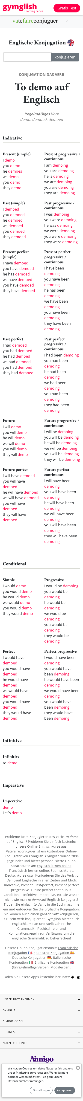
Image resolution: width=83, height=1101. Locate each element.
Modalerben (59, 967)
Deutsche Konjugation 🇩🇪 (31, 957)
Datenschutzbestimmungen (25, 1081)
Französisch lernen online (29, 870)
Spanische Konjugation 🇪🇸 (54, 952)
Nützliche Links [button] (15, 1043)
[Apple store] (78, 976)
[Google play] (72, 976)
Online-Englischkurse (43, 846)
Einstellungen (41, 1090)
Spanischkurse (62, 870)
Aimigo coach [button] (13, 1021)
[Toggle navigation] (67, 21)
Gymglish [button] (10, 1010)
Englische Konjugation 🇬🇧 (54, 962)
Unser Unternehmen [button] (19, 999)
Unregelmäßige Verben (31, 967)
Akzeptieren (64, 1090)
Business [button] (9, 1032)
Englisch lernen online (54, 865)
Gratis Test (66, 8)
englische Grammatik (28, 938)
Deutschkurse (15, 875)
